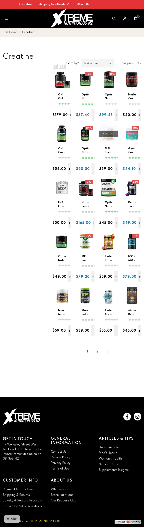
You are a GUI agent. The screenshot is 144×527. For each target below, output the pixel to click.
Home (12, 32)
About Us (83, 4)
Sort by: (72, 63)
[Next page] (107, 352)
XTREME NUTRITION (45, 521)
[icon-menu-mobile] (6, 18)
